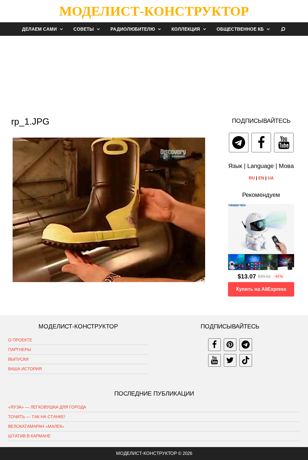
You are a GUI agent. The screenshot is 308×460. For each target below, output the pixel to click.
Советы (83, 29)
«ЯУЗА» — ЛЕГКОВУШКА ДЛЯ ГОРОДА (47, 407)
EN (261, 178)
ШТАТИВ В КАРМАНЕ (29, 436)
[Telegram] (238, 142)
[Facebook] (261, 142)
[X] (230, 360)
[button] (63, 29)
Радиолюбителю (132, 29)
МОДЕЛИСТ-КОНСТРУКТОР (154, 11)
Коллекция (185, 29)
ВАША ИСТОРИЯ (25, 368)
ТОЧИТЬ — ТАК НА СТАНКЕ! (36, 416)
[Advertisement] (154, 73)
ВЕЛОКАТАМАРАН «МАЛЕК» (36, 426)
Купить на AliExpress (261, 289)
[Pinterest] (230, 344)
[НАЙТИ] (283, 29)
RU (252, 178)
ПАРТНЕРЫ (19, 349)
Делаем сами (39, 29)
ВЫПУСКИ (18, 359)
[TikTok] (245, 360)
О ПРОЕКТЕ (20, 339)
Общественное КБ (240, 29)
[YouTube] (284, 142)
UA (271, 178)
